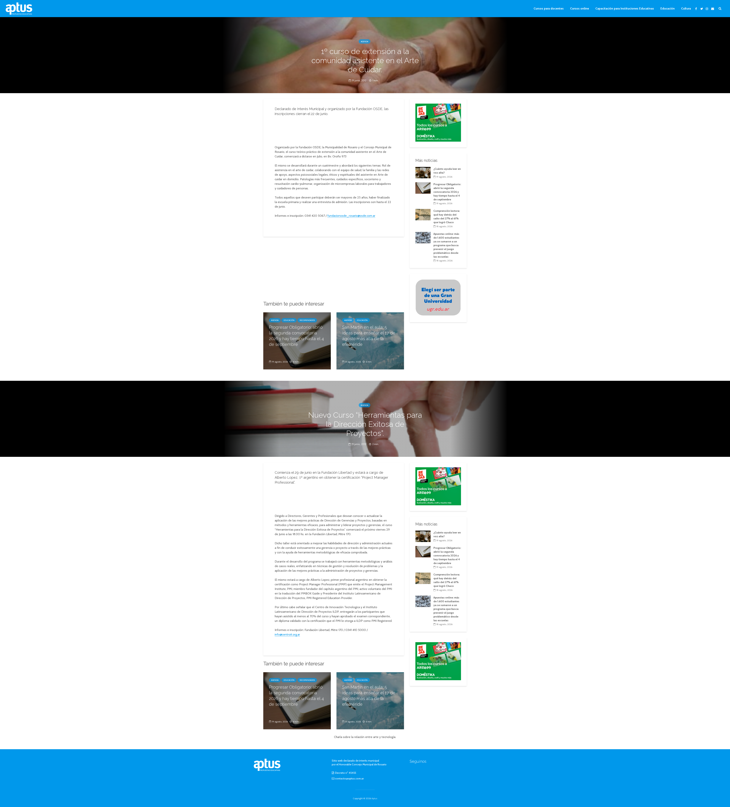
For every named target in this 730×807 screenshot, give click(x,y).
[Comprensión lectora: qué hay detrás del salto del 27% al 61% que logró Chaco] (423, 214)
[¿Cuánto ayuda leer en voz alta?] (423, 172)
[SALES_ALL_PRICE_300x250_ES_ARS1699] (438, 122)
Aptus (374, 798)
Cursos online (579, 8)
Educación (667, 8)
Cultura (686, 8)
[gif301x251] (438, 297)
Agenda (364, 41)
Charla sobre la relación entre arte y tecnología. (365, 737)
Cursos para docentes (549, 8)
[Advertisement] (334, 129)
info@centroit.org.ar (287, 634)
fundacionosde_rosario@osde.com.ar (351, 215)
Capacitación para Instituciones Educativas (624, 8)
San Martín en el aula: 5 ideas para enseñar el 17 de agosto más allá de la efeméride (368, 336)
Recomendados (307, 320)
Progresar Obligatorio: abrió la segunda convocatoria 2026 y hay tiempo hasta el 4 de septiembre (296, 336)
